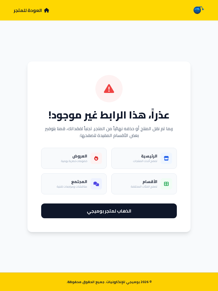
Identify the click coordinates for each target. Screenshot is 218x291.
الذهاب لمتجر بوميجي (109, 211)
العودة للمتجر (28, 10)
